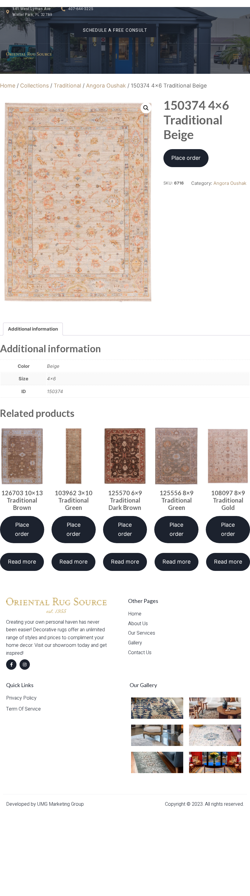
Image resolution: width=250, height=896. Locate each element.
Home (7, 85)
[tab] (33, 329)
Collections (34, 85)
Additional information (33, 329)
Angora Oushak (106, 85)
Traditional (67, 85)
